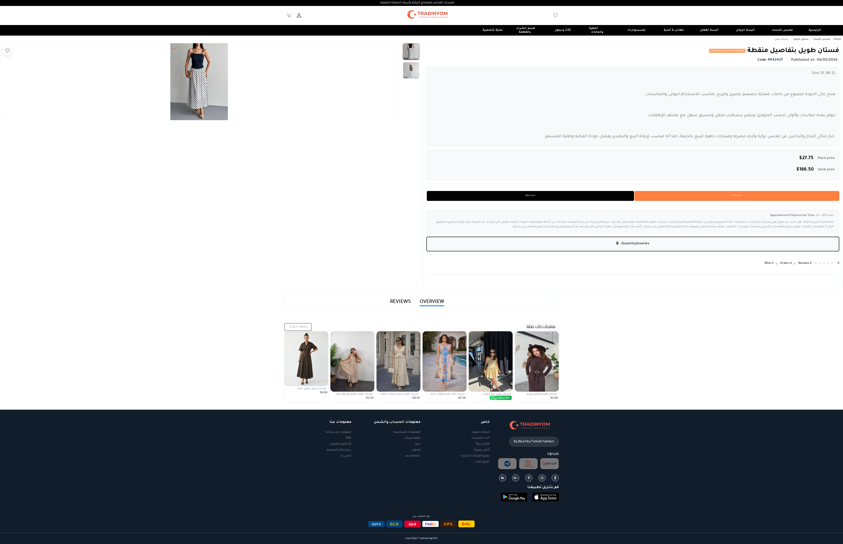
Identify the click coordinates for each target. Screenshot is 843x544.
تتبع (417, 444)
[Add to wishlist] (8, 51)
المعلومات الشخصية (407, 432)
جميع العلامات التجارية (475, 456)
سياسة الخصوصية (339, 450)
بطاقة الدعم (412, 456)
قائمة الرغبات (412, 438)
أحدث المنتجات (480, 438)
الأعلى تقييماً (482, 450)
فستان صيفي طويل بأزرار (311, 388)
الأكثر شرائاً (483, 444)
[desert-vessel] (507, 463)
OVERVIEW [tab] (432, 302)
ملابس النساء (821, 39)
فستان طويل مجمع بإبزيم (542, 394)
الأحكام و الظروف (340, 444)
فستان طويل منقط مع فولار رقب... (352, 394)
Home (837, 39)
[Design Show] (528, 463)
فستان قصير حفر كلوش (497, 394)
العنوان (416, 450)
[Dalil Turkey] (549, 463)
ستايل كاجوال (801, 39)
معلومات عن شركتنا (338, 432)
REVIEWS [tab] (400, 302)
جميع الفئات (482, 461)
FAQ (348, 438)
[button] (545, 497)
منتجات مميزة (481, 432)
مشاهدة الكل (299, 327)
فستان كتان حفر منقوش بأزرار (448, 394)
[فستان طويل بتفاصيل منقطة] (199, 81)
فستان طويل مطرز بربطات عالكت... (398, 394)
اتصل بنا (346, 456)
